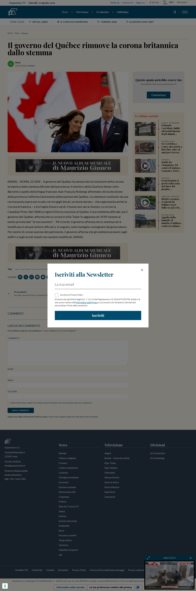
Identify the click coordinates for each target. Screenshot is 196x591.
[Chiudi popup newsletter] (142, 270)
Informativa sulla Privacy (87, 302)
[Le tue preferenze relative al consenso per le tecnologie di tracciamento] (5, 586)
